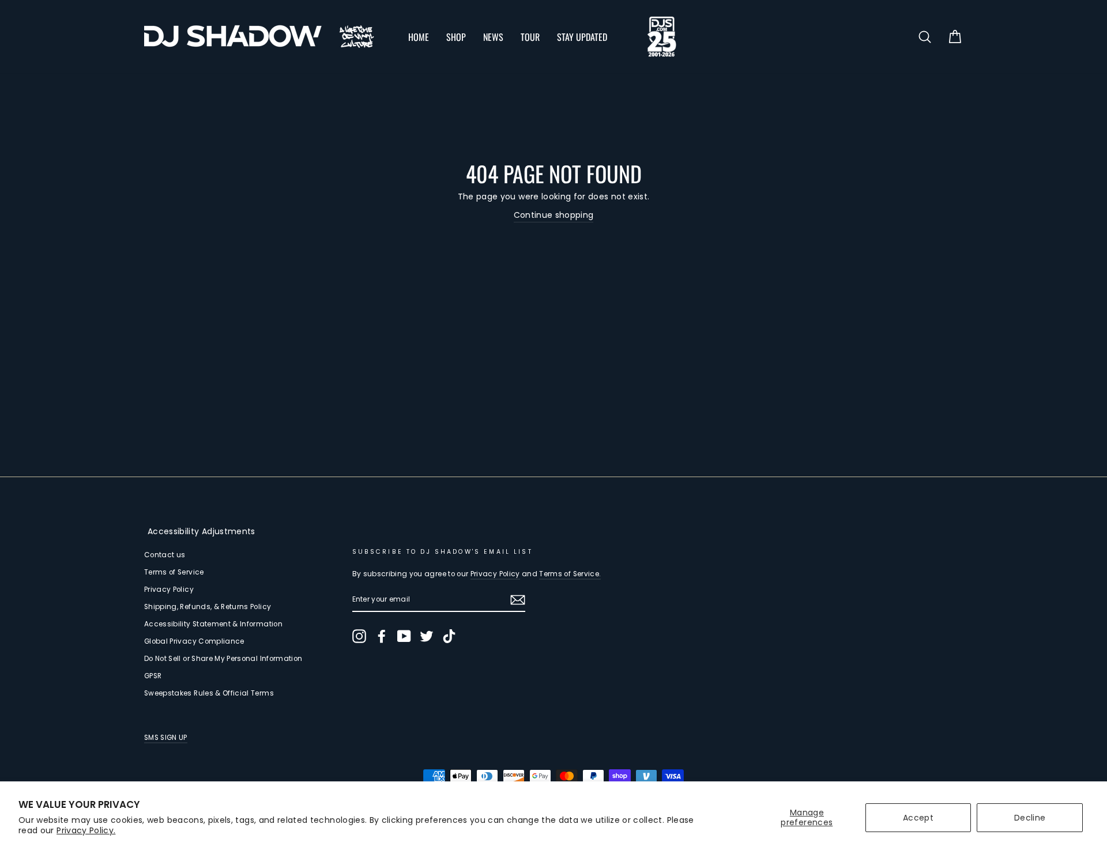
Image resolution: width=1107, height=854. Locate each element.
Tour (530, 37)
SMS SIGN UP (165, 737)
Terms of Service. (570, 574)
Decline (1029, 817)
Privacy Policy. (86, 830)
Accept (918, 817)
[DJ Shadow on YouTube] (404, 636)
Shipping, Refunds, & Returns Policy (207, 606)
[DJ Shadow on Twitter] (427, 636)
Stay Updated (582, 37)
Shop (456, 37)
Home (418, 37)
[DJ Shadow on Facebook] (382, 636)
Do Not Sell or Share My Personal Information (223, 658)
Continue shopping (554, 215)
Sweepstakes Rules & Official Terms (209, 693)
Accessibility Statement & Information (213, 624)
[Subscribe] (517, 600)
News (493, 37)
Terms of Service (174, 572)
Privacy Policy (169, 589)
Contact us (165, 555)
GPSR (152, 676)
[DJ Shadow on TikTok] (449, 636)
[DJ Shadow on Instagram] (359, 636)
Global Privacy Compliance (194, 641)
